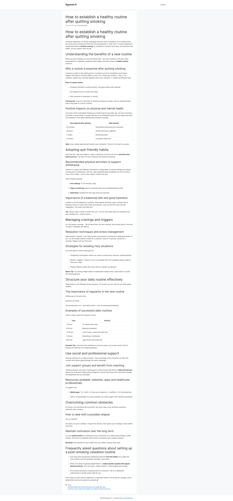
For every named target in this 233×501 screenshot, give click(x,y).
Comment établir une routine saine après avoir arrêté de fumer (86, 487)
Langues (163, 4)
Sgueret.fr (71, 4)
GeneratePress (128, 498)
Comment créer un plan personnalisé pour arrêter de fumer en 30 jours (89, 489)
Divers (69, 485)
